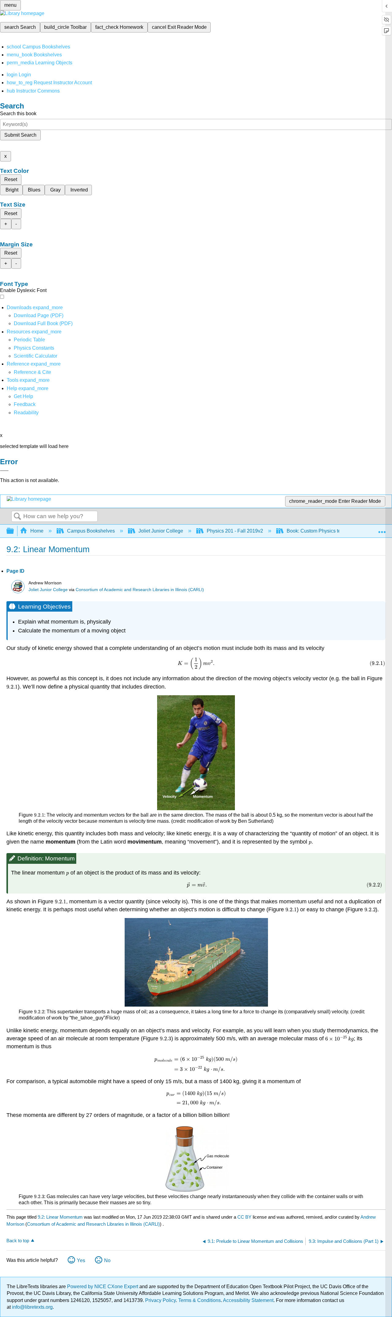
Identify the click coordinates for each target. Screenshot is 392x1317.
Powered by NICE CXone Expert (103, 1286)
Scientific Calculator (35, 356)
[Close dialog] (4, 470)
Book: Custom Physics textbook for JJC (329, 530)
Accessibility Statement (248, 1300)
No (107, 1260)
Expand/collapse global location (382, 529)
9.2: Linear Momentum (60, 1217)
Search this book (18, 113)
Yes (81, 1260)
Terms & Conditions (199, 1300)
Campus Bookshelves (91, 530)
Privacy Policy (160, 1300)
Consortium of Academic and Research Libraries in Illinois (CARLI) (140, 589)
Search (17, 516)
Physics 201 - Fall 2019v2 (234, 530)
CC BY (245, 1217)
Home (37, 530)
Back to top (17, 1240)
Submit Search (20, 135)
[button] (25, 404)
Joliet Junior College (160, 530)
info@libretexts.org (32, 1307)
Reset (10, 179)
